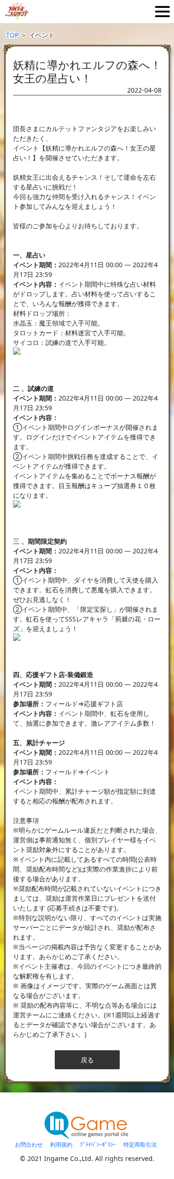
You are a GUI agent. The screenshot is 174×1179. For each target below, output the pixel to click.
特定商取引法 (140, 1144)
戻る (87, 1059)
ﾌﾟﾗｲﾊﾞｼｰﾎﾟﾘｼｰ (98, 1144)
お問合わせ (29, 1144)
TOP (12, 35)
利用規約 (61, 1144)
